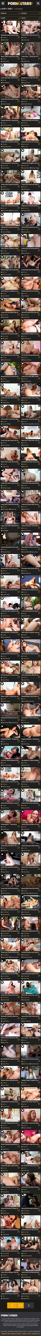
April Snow (5, 722)
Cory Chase (26, 1042)
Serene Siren (26, 232)
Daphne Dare (6, 1128)
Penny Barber (6, 893)
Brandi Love (26, 82)
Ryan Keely (5, 210)
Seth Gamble (26, 850)
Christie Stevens (27, 104)
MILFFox (25, 101)
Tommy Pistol (6, 552)
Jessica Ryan (26, 210)
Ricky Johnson (27, 360)
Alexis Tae (5, 850)
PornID (4, 59)
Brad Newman (27, 338)
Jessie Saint (5, 402)
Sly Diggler (5, 530)
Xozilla (4, 123)
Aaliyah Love (26, 1085)
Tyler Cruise (5, 1000)
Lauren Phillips (6, 232)
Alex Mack (5, 338)
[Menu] (3, 3)
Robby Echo (26, 509)
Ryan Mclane (6, 445)
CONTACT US (36, 1333)
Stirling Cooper (6, 488)
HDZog (4, 80)
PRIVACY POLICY (16, 1333)
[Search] (38, 3)
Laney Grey (26, 40)
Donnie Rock (5, 168)
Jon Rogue (26, 296)
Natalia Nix (5, 40)
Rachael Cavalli (6, 936)
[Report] (19, 37)
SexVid (4, 656)
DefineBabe (5, 912)
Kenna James (14, 210)
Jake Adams (26, 189)
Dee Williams (6, 82)
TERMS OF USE (5, 1333)
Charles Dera (6, 189)
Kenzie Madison (6, 765)
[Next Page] (29, 1305)
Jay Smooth (26, 253)
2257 (29, 1333)
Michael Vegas (35, 168)
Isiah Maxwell (6, 658)
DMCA (24, 1333)
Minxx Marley (27, 1021)
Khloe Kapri (5, 317)
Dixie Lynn (26, 1106)
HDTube (4, 251)
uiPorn (25, 37)
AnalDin (25, 357)
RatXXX (4, 293)
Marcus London (6, 274)
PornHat (4, 37)
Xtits (24, 59)
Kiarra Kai (25, 445)
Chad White (26, 552)
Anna (24, 701)
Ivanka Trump (6, 104)
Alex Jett (25, 146)
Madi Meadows (6, 146)
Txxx (3, 1147)
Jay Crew (5, 1170)
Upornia (25, 763)
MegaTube (26, 144)
